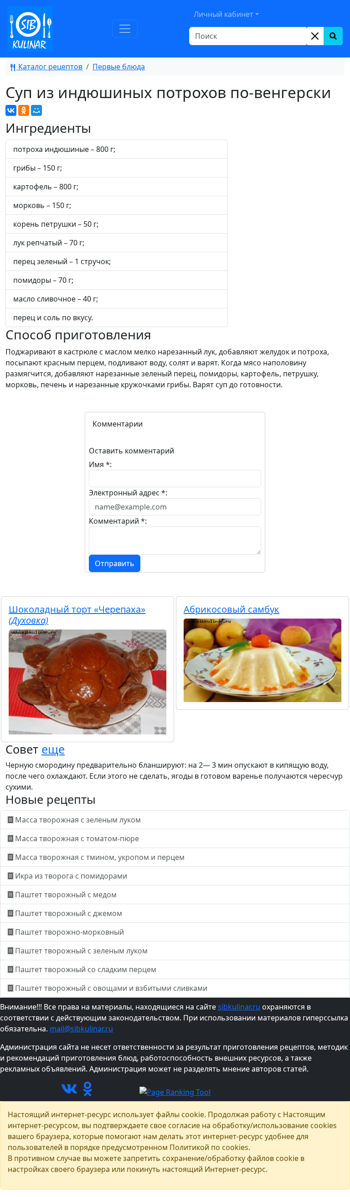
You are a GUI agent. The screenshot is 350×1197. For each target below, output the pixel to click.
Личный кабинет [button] (223, 14)
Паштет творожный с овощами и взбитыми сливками (111, 988)
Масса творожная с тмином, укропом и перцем (99, 857)
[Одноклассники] (23, 110)
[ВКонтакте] (10, 110)
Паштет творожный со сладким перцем (85, 969)
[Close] (314, 36)
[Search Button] (333, 36)
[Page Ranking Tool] (175, 1092)
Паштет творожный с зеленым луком (81, 951)
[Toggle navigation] (125, 29)
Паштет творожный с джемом (68, 913)
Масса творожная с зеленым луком (78, 820)
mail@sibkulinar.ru (81, 1029)
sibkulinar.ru (239, 1007)
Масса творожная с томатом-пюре (77, 838)
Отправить (114, 563)
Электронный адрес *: (128, 493)
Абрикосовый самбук (231, 609)
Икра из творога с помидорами (71, 876)
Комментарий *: (118, 521)
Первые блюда (119, 67)
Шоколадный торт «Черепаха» (77, 614)
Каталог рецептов (49, 67)
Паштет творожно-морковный (69, 932)
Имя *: (100, 464)
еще (53, 749)
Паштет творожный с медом (65, 895)
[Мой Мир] (36, 110)
